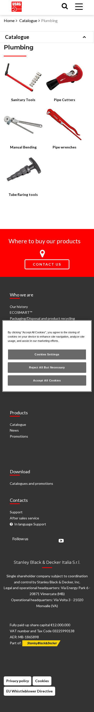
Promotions (19, 436)
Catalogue (28, 20)
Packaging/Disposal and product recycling (42, 318)
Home (9, 20)
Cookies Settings (47, 354)
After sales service (24, 518)
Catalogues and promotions (31, 483)
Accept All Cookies (47, 380)
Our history (19, 306)
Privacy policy (17, 681)
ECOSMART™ (21, 312)
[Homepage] (16, 5)
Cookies (42, 681)
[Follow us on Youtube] (60, 541)
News (14, 430)
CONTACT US (47, 264)
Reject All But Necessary (47, 367)
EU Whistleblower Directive (29, 691)
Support (16, 512)
